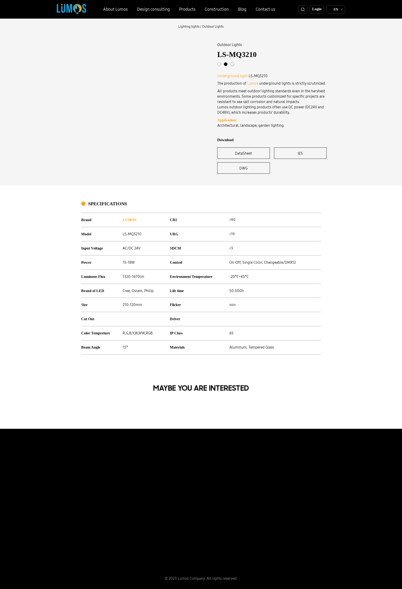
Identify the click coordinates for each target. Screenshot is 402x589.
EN (336, 9)
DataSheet (243, 153)
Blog (242, 9)
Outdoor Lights (213, 26)
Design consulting (153, 9)
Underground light (232, 75)
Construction (217, 9)
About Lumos (115, 9)
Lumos (252, 83)
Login (317, 9)
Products (187, 9)
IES (300, 153)
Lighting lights (188, 26)
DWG (243, 168)
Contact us (265, 9)
